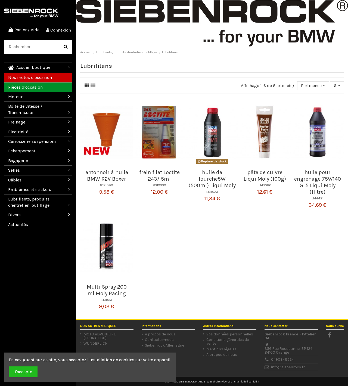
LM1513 (106, 300)
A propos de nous (160, 334)
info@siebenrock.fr (288, 367)
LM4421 (318, 198)
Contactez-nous (159, 340)
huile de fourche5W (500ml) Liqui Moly (212, 179)
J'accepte (23, 371)
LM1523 (212, 192)
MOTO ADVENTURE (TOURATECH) (99, 336)
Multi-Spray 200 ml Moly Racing (107, 290)
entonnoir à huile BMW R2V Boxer (106, 175)
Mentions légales (221, 349)
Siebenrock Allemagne (164, 345)
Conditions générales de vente (227, 341)
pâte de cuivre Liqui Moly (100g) (265, 175)
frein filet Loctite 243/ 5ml (159, 175)
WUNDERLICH (95, 343)
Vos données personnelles (229, 334)
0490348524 (282, 359)
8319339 (159, 185)
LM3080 (265, 185)
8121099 (106, 185)
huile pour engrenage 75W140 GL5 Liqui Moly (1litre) (317, 182)
